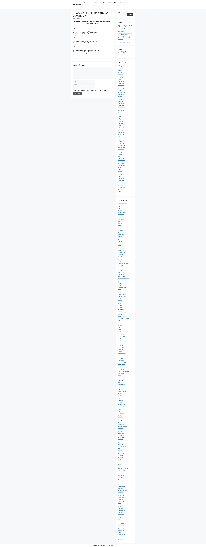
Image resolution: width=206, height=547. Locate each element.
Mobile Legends (121, 398)
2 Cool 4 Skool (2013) (122, 203)
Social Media (121, 472)
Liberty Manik (121, 360)
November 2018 (121, 161)
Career (126, 5)
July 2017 (120, 191)
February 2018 (121, 178)
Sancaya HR (120, 451)
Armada (119, 225)
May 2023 (120, 96)
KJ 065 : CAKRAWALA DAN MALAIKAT (81, 58)
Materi (119, 387)
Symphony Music (121, 495)
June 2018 (120, 171)
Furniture (120, 300)
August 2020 (121, 134)
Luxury (108, 5)
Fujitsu (119, 298)
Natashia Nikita (121, 404)
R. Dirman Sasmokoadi (123, 426)
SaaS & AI (121, 5)
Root (119, 448)
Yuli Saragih (120, 537)
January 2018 (121, 180)
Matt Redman (121, 389)
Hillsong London (121, 316)
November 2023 (121, 88)
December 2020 (121, 127)
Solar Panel (120, 477)
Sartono (119, 459)
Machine (115, 2)
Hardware (120, 311)
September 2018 (121, 165)
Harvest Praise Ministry (123, 312)
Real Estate (120, 439)
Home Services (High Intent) (124, 318)
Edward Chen (121, 281)
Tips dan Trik (121, 504)
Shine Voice (120, 462)
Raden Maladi (121, 433)
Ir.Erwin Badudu (121, 333)
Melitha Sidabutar (122, 391)
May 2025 (120, 79)
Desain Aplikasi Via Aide (123, 269)
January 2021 (121, 125)
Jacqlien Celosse (121, 336)
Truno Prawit (120, 512)
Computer (120, 258)
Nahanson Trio (121, 402)
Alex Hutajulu (121, 210)
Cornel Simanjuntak (122, 259)
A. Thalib (120, 205)
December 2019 (121, 145)
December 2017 (121, 182)
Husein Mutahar (121, 323)
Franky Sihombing (122, 294)
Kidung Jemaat (77, 55)
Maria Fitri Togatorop (122, 378)
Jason (119, 338)
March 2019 (120, 156)
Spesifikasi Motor (121, 486)
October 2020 (121, 130)
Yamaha (120, 532)
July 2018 (120, 169)
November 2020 (121, 129)
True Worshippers (122, 510)
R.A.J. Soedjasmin (122, 429)
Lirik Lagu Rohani (121, 367)
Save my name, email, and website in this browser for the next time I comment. (91, 90)
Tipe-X (119, 503)
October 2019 (121, 149)
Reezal (119, 440)
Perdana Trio (121, 419)
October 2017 (121, 185)
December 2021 (121, 107)
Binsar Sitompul (121, 234)
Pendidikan (120, 417)
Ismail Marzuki (121, 334)
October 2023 (121, 90)
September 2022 (121, 97)
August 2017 (120, 189)
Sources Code (121, 484)
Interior (95, 2)
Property (120, 422)
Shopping (120, 466)
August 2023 (121, 94)
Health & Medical (121, 314)
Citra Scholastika (121, 252)
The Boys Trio (121, 501)
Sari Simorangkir (121, 457)
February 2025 (121, 81)
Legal (119, 356)
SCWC (119, 461)
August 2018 (120, 167)
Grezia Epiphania (121, 309)
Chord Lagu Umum (122, 250)
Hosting (97, 5)
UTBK (119, 519)
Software (120, 473)
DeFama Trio (120, 267)
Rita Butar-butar (121, 442)
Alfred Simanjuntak (122, 212)
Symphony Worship (122, 497)
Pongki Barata (121, 420)
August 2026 (121, 65)
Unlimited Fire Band (122, 515)
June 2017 (120, 193)
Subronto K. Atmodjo (122, 490)
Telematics (126, 2)
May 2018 (120, 172)
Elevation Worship (122, 287)
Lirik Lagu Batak (121, 364)
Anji (119, 221)
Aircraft (104, 2)
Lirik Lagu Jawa (121, 365)
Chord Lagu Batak (122, 247)
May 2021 (120, 118)
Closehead (120, 254)
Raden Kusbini (121, 431)
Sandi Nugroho (121, 453)
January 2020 (121, 143)
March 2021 (120, 121)
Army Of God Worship (122, 226)
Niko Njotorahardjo (122, 408)
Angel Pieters (121, 219)
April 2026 (120, 72)
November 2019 (121, 147)
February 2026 (121, 75)
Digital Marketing (121, 274)
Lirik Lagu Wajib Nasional (123, 371)
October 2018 (121, 163)
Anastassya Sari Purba (123, 215)
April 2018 (120, 174)
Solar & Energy (114, 5)
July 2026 (120, 66)
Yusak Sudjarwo (121, 539)
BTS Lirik (120, 237)
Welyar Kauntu (121, 530)
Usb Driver (120, 517)
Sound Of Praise (121, 483)
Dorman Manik (121, 279)
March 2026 (120, 74)
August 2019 (120, 152)
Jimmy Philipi (121, 344)
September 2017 (121, 187)
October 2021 (121, 108)
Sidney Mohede (121, 470)
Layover (119, 354)
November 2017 (121, 183)
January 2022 (121, 105)
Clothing (120, 256)
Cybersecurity (121, 265)
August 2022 (121, 99)
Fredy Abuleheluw (122, 296)
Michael (119, 393)
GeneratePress (110, 545)
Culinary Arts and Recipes (89, 5)
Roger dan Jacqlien (122, 446)
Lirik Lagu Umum (121, 369)
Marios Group (121, 382)
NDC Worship (121, 406)
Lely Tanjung (120, 358)
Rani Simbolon (121, 437)
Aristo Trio (120, 223)
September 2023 (121, 92)
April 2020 (120, 141)
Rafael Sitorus (121, 435)
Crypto (119, 261)
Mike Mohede (121, 397)
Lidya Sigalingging (122, 362)
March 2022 (120, 101)
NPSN (119, 409)
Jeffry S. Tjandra (121, 342)
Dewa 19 (120, 270)
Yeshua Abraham (121, 536)
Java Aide (120, 340)
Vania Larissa (121, 523)
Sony (119, 479)
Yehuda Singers (121, 534)
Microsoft (120, 395)
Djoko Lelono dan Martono (123, 278)
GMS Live (120, 305)
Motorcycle (120, 400)
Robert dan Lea (121, 444)
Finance (119, 290)
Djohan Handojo (121, 276)
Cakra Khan (120, 241)
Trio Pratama (121, 508)
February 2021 (121, 123)
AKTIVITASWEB (78, 4)
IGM (119, 327)
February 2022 (121, 103)
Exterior (90, 2)
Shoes (120, 2)
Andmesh (120, 217)
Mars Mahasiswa (121, 384)
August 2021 (120, 112)
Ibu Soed (120, 325)
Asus (119, 228)
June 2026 (120, 68)
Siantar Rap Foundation (123, 468)
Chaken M (120, 245)
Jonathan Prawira (122, 345)
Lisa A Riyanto (121, 373)
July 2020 (120, 136)
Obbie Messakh (121, 413)
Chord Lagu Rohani (122, 248)
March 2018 (120, 176)
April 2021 (120, 119)
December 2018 (121, 160)
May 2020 (120, 140)
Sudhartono (120, 492)
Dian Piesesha (121, 272)
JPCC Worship (121, 347)
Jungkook (120, 351)
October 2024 (121, 85)
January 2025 (121, 83)
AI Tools (103, 5)
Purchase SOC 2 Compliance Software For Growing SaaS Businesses (124, 38)
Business (120, 239)
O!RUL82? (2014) (121, 411)
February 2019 (121, 158)
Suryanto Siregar (121, 493)
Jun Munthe (120, 349)
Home (85, 2)
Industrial (110, 2)
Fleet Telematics (121, 292)
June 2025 (120, 77)
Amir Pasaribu (121, 214)
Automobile (120, 230)
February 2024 (121, 86)
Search (119, 12)
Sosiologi (120, 481)
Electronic (120, 285)
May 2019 (120, 154)
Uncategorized (121, 514)
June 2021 (120, 116)
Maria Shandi (121, 380)
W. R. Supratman (121, 525)
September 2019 (121, 150)
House (119, 322)
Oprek (119, 415)
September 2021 (121, 110)
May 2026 (120, 70)
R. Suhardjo (120, 428)
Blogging (120, 236)
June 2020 (120, 138)
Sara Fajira (120, 455)
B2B (130, 5)
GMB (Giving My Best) (123, 303)
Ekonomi (120, 283)
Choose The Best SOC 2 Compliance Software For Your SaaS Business (124, 30)
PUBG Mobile (121, 424)
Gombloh (120, 307)
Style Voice (120, 488)
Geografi (120, 301)
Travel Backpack (121, 506)
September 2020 (121, 132)
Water (100, 2)
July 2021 (120, 114)
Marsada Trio (121, 386)
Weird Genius (121, 528)
